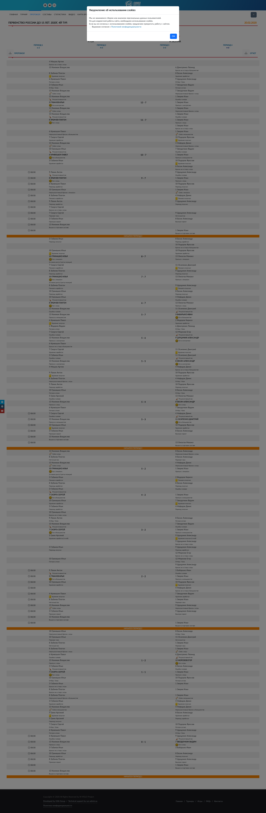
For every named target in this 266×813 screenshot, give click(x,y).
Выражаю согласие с (116, 27)
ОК (173, 36)
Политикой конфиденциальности (126, 27)
